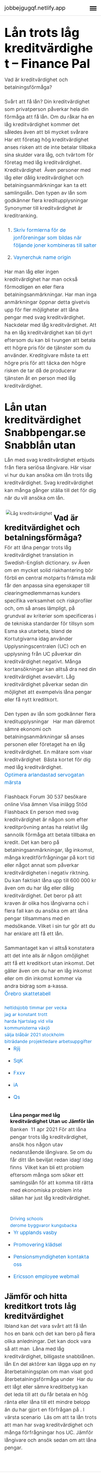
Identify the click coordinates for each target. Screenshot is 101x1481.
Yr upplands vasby (35, 1232)
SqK (18, 1061)
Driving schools (26, 1218)
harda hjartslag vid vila (28, 1021)
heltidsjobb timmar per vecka (35, 1007)
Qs (16, 1097)
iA (15, 1085)
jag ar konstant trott (25, 1014)
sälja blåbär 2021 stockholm (34, 1034)
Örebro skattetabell (27, 994)
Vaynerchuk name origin (42, 257)
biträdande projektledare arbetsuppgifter (48, 1041)
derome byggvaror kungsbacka (43, 1225)
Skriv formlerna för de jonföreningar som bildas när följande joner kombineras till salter (55, 237)
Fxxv (19, 1073)
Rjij (16, 1048)
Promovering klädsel (37, 1244)
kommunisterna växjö (27, 1028)
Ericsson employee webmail (46, 1276)
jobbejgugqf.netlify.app (34, 8)
